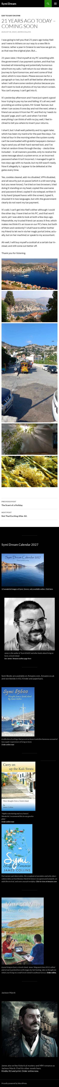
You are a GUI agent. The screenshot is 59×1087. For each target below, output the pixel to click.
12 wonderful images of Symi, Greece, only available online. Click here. (27, 589)
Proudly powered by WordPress (14, 1083)
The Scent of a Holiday (12, 503)
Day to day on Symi (11, 15)
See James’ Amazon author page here (17, 658)
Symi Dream (9, 3)
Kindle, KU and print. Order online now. (20, 1071)
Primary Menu (55, 3)
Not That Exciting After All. (14, 514)
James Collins (24, 32)
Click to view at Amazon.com (46, 881)
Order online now (8, 744)
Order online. (51, 972)
